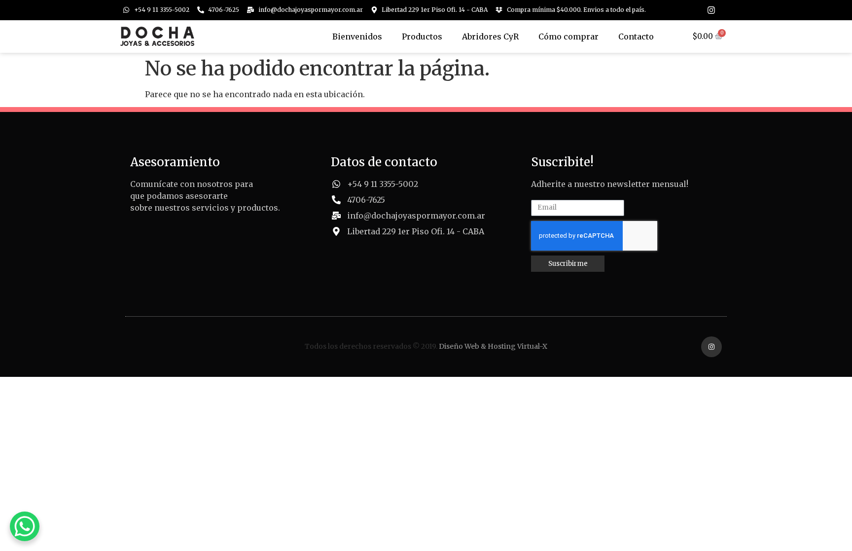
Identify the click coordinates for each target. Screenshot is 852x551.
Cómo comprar (568, 36)
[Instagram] (711, 10)
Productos (422, 36)
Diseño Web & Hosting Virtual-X (493, 346)
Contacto (636, 36)
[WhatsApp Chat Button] (24, 526)
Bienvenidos (357, 36)
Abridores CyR (490, 36)
